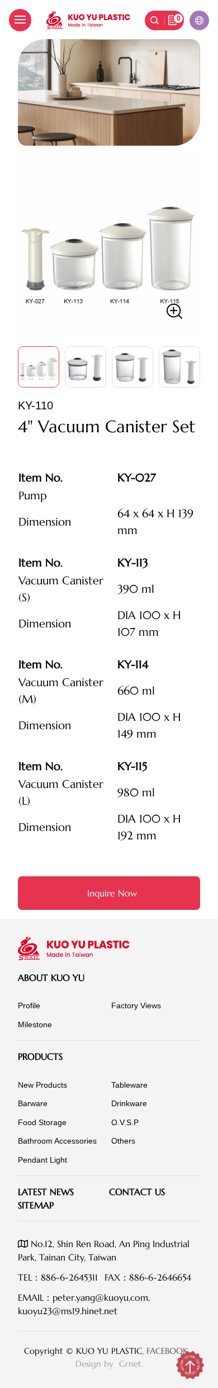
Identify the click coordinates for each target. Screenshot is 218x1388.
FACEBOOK (167, 1350)
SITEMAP (36, 1205)
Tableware (129, 1084)
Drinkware (129, 1103)
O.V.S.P (125, 1122)
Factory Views (136, 1005)
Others (123, 1140)
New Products (42, 1084)
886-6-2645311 (69, 1277)
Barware (33, 1103)
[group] (109, 246)
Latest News (46, 1191)
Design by (95, 1363)
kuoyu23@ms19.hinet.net (67, 1310)
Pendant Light (42, 1159)
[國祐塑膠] (88, 20)
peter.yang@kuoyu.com (100, 1297)
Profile (29, 1005)
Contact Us (137, 1191)
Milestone (35, 1024)
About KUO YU (51, 977)
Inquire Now (112, 893)
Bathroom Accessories (57, 1140)
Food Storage (42, 1122)
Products (40, 1056)
